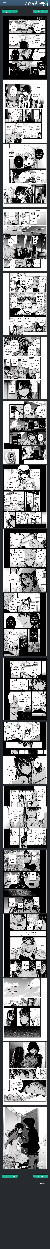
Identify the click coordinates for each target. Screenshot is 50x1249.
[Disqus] (25, 1216)
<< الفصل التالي (40, 11)
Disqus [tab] (42, 1183)
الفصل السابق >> (10, 11)
